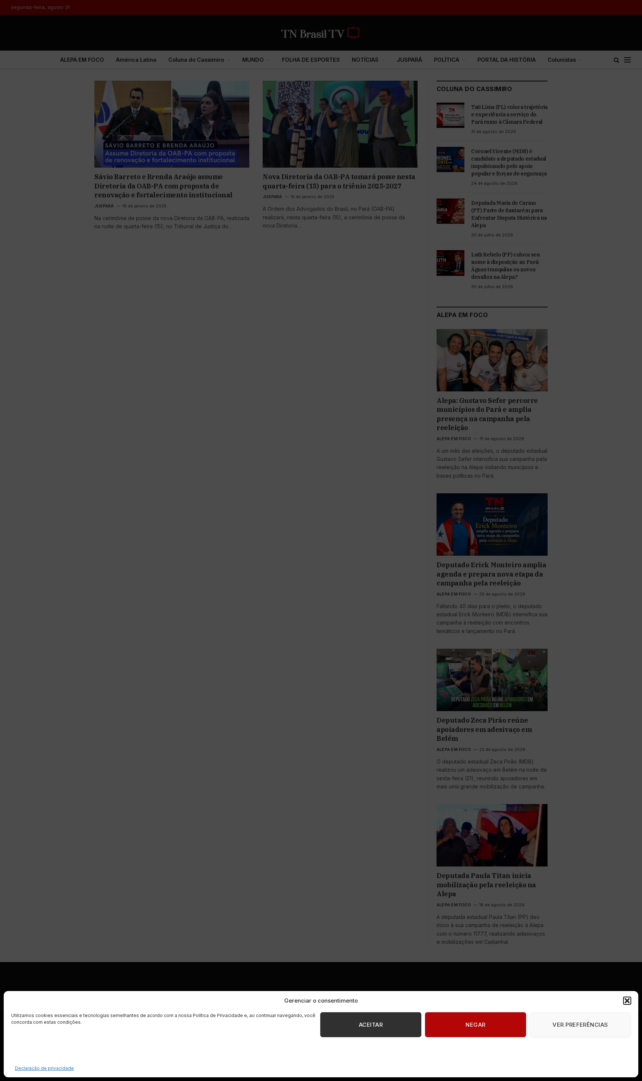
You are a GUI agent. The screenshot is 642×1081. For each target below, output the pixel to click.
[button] (627, 1000)
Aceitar (371, 1024)
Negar (475, 1024)
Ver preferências (580, 1024)
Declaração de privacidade (44, 1068)
